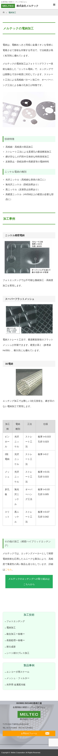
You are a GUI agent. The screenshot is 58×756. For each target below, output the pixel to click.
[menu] (54, 5)
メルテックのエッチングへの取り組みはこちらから (29, 581)
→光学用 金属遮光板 (14, 684)
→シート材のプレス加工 (16, 653)
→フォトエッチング (14, 621)
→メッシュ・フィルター (16, 678)
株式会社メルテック (29, 719)
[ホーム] (3, 12)
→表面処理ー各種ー (14, 640)
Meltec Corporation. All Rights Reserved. (26, 753)
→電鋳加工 (10, 627)
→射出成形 (10, 646)
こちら (8, 569)
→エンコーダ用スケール (16, 672)
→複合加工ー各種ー (14, 634)
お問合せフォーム (29, 733)
